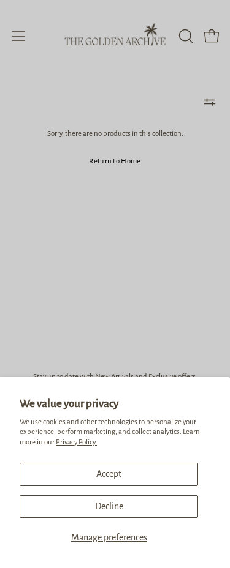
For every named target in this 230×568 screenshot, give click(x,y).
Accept (108, 474)
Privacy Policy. (76, 442)
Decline (109, 506)
